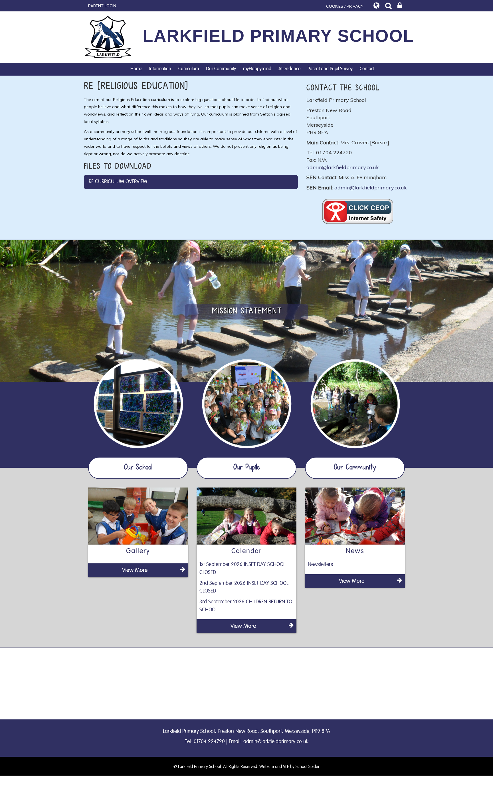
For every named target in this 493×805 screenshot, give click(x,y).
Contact (367, 68)
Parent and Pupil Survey (330, 68)
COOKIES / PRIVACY (344, 6)
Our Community (221, 68)
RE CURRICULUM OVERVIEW (118, 181)
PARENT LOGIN (102, 5)
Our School (138, 468)
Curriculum (188, 68)
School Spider (308, 766)
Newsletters (320, 564)
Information (160, 68)
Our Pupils (246, 468)
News (355, 551)
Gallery (138, 551)
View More (135, 570)
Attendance (289, 68)
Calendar (246, 551)
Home (136, 68)
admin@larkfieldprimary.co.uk (342, 167)
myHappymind (257, 68)
